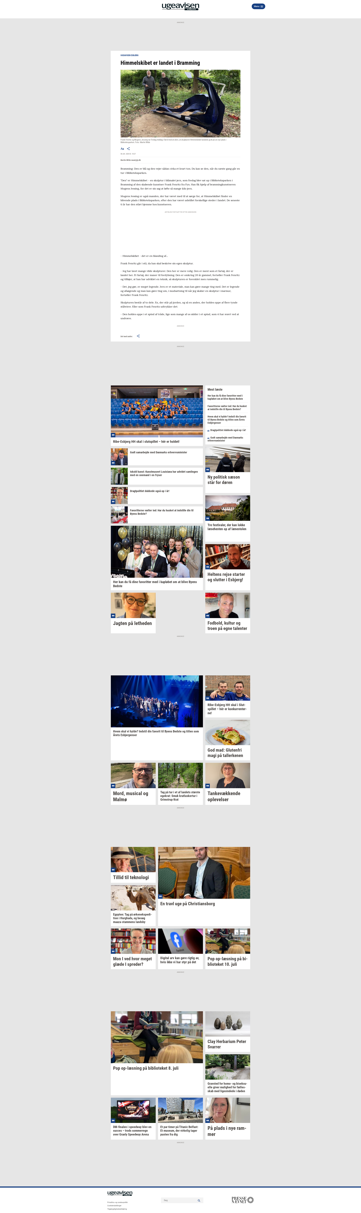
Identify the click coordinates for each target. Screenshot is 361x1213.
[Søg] (199, 1200)
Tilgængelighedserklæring (117, 1209)
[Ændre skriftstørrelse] (122, 148)
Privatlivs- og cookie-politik (117, 1202)
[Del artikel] (128, 148)
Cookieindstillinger (114, 1206)
